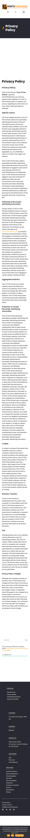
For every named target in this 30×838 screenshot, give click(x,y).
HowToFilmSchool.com (10, 231)
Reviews (8, 787)
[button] (16, 12)
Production (9, 783)
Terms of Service (7, 804)
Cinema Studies (11, 694)
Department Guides (13, 699)
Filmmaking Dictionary (13, 696)
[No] (28, 832)
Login (26, 640)
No (12, 835)
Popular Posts (11, 692)
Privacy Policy (6, 802)
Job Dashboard (13, 762)
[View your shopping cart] (8, 12)
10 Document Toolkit (15, 741)
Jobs (10, 757)
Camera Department (12, 773)
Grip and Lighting (11, 780)
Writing (8, 792)
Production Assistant (12, 785)
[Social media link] (3, 809)
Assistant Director (11, 771)
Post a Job (12, 760)
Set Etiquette (10, 789)
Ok (8, 835)
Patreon (11, 730)
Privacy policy (19, 835)
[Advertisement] (15, 54)
